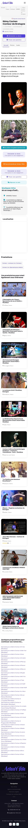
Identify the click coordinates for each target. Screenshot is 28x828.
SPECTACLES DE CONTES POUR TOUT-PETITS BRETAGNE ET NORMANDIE (13, 597)
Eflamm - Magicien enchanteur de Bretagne (13, 508)
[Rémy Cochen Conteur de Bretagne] (14, 98)
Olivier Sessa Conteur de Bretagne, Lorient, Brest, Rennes (13, 627)
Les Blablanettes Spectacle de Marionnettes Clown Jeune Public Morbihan (14, 420)
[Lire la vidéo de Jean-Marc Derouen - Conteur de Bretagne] (14, 527)
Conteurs (12, 9)
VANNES (18, 9)
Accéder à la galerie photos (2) (14, 147)
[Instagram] (10, 824)
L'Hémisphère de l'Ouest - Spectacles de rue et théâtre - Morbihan (13, 301)
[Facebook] (14, 824)
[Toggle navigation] (25, 3)
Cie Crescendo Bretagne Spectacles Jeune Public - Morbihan (11, 361)
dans (11, 263)
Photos (12, 45)
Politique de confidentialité (14, 794)
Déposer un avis (14, 182)
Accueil (3, 7)
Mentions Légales (14, 792)
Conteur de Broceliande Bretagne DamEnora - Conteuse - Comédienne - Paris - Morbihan (14, 450)
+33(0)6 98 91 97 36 (14, 809)
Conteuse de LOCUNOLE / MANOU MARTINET (14, 568)
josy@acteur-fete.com (15, 813)
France (7, 9)
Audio (18, 45)
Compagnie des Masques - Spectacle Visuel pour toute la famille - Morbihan (13, 331)
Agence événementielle (14, 789)
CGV (14, 797)
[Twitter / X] (17, 824)
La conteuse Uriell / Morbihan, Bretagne (12, 391)
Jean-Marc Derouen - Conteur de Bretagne (13, 537)
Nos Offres (14, 787)
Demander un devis (14, 154)
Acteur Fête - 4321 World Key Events (16, 821)
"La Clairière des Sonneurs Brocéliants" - (11, 480)
